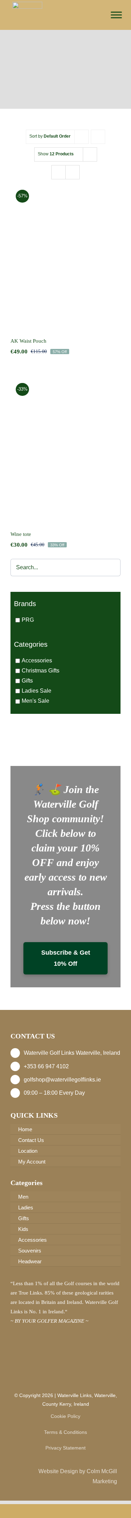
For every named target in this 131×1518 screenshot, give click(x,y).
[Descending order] (98, 137)
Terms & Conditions (65, 1432)
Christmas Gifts (40, 671)
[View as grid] (58, 172)
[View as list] (72, 172)
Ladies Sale (36, 691)
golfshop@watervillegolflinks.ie (62, 1080)
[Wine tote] (65, 449)
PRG (28, 620)
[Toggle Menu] (116, 14)
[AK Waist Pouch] (65, 256)
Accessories (37, 660)
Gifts (27, 681)
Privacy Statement (65, 1448)
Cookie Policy (65, 1416)
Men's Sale (35, 701)
